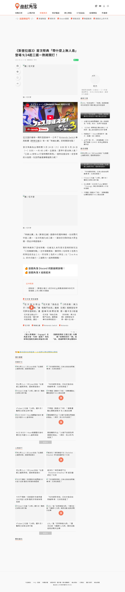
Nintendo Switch (50, 325)
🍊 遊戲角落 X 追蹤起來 (38, 272)
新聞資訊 (43, 13)
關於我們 (89, 582)
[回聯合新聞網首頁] (17, 6)
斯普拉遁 (37, 325)
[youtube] (100, 6)
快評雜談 (55, 13)
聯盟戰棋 (88, 18)
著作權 (59, 582)
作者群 (104, 13)
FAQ (34, 582)
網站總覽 (97, 582)
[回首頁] (26, 6)
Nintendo (64, 325)
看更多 (45, 442)
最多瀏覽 (84, 148)
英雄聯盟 (42, 18)
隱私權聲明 (65, 582)
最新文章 (84, 98)
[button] (108, 6)
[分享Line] (17, 71)
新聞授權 (45, 582)
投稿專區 (93, 13)
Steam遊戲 (64, 18)
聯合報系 (74, 582)
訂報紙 (82, 582)
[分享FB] (17, 65)
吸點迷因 (76, 18)
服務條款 (53, 582)
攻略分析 (19, 13)
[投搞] (96, 6)
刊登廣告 (28, 582)
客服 (38, 582)
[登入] (104, 6)
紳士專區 (68, 13)
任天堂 (27, 325)
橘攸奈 (52, 18)
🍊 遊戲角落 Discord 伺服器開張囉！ (45, 268)
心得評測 (31, 13)
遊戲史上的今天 (101, 18)
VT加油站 (81, 13)
